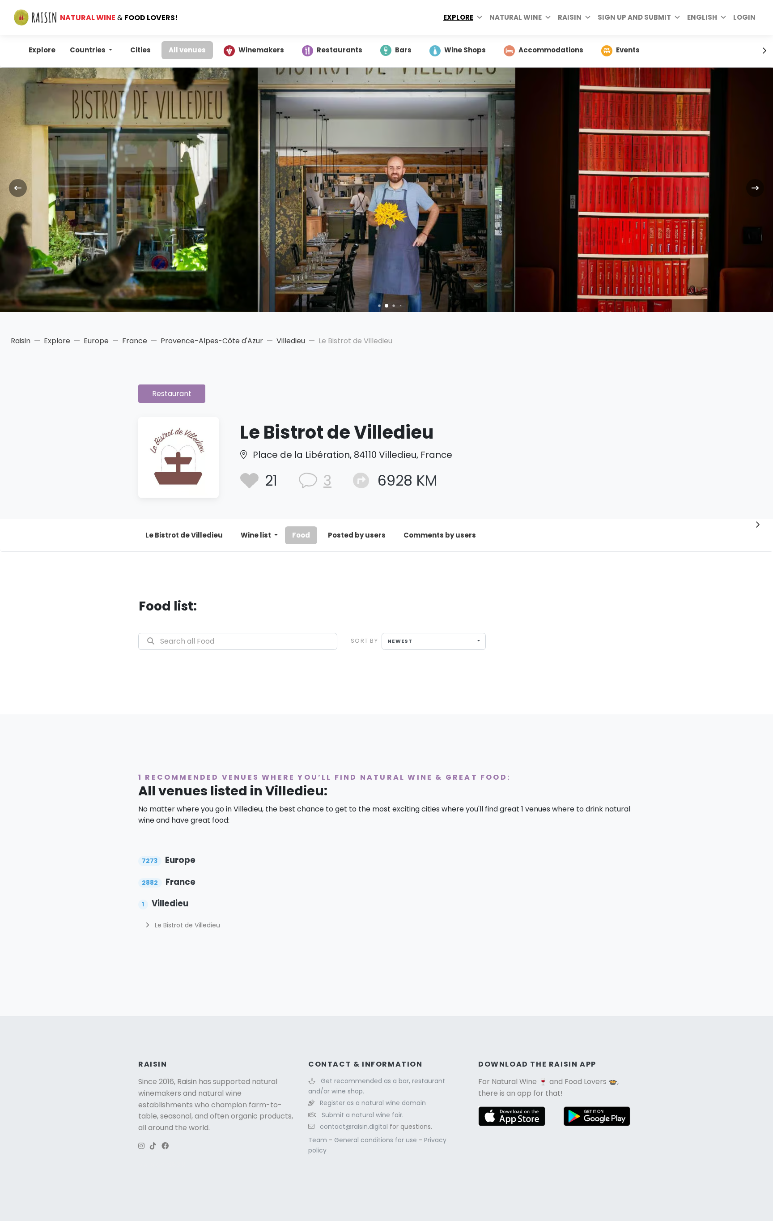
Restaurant (171, 393)
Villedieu (290, 341)
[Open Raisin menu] (587, 17)
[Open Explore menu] (479, 17)
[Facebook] (165, 1146)
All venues (187, 50)
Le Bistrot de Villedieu (184, 535)
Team (318, 1140)
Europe (96, 341)
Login (744, 17)
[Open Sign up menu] (677, 17)
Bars (403, 50)
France (134, 341)
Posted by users (357, 535)
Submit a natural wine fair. (362, 1114)
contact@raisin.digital (354, 1126)
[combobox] (434, 641)
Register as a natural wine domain (373, 1102)
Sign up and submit (634, 17)
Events (628, 50)
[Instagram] (141, 1146)
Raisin (20, 341)
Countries (88, 50)
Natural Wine (514, 1081)
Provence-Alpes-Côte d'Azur (212, 341)
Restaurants (339, 50)
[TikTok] (153, 1146)
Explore (458, 17)
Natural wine (515, 17)
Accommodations (550, 50)
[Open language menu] (723, 17)
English (702, 17)
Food (301, 535)
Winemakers (261, 50)
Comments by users (439, 535)
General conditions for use (376, 1140)
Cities (140, 50)
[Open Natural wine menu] (548, 17)
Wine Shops (465, 50)
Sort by (364, 641)
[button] (379, 305)
